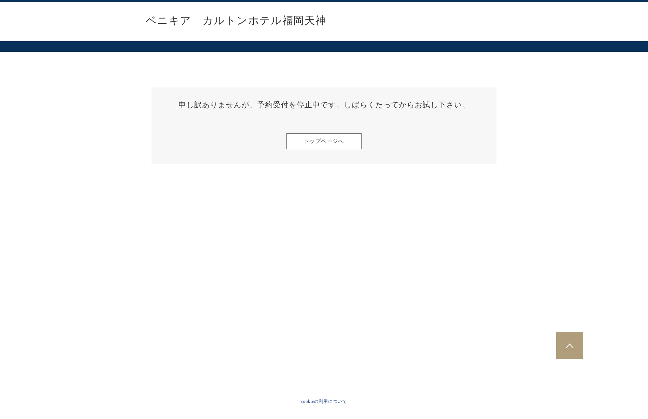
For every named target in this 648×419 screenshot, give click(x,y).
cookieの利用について (324, 401)
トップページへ (324, 141)
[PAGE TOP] (569, 345)
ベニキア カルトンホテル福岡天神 (236, 20)
